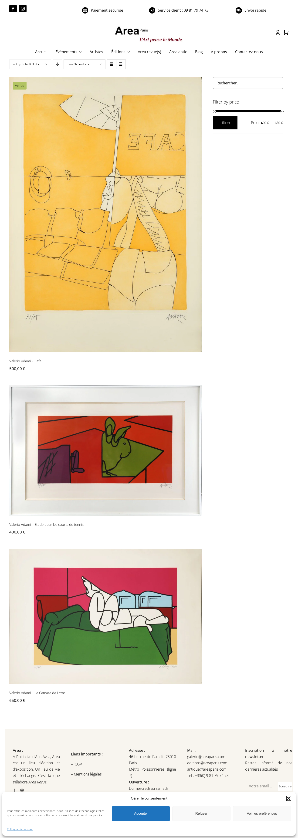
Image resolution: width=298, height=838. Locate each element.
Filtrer (225, 123)
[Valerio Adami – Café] (105, 215)
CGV (79, 764)
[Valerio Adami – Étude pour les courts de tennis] (105, 450)
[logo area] (149, 26)
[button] (288, 798)
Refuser (201, 813)
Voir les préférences (262, 813)
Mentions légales (87, 774)
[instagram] (23, 8)
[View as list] (120, 64)
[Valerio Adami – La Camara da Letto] (105, 616)
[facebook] (13, 8)
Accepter (141, 813)
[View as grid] (111, 64)
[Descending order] (57, 64)
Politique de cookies (20, 829)
